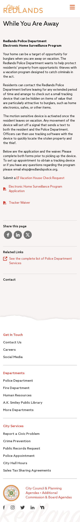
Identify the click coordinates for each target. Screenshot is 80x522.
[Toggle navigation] (72, 7)
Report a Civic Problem (21, 434)
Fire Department (16, 388)
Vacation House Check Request (42, 178)
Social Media (13, 357)
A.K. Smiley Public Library (22, 402)
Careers (9, 350)
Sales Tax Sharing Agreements (27, 470)
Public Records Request (21, 448)
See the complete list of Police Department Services (40, 261)
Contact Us (12, 342)
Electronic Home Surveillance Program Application (35, 189)
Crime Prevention (17, 441)
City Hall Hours (15, 463)
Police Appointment (19, 456)
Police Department (18, 380)
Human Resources (17, 395)
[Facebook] (8, 236)
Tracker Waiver (19, 202)
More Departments (18, 410)
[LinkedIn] (18, 236)
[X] (28, 236)
